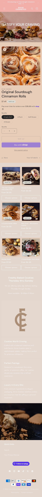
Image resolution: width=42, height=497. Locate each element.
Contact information (27, 492)
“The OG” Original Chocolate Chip (8, 188)
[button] (4, 8)
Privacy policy (35, 489)
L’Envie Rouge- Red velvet (30, 259)
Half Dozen (33, 117)
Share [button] (6, 158)
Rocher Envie (6, 259)
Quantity (4, 127)
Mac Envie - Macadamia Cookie (29, 224)
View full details (32, 158)
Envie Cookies (13, 489)
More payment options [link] (21, 150)
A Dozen (8, 122)
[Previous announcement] (4, 2)
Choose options (11, 198)
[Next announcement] (38, 2)
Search (6, 450)
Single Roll (9, 117)
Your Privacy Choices (11, 455)
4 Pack (21, 117)
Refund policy (15, 492)
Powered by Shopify (23, 489)
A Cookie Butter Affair (9, 223)
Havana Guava (26, 188)
